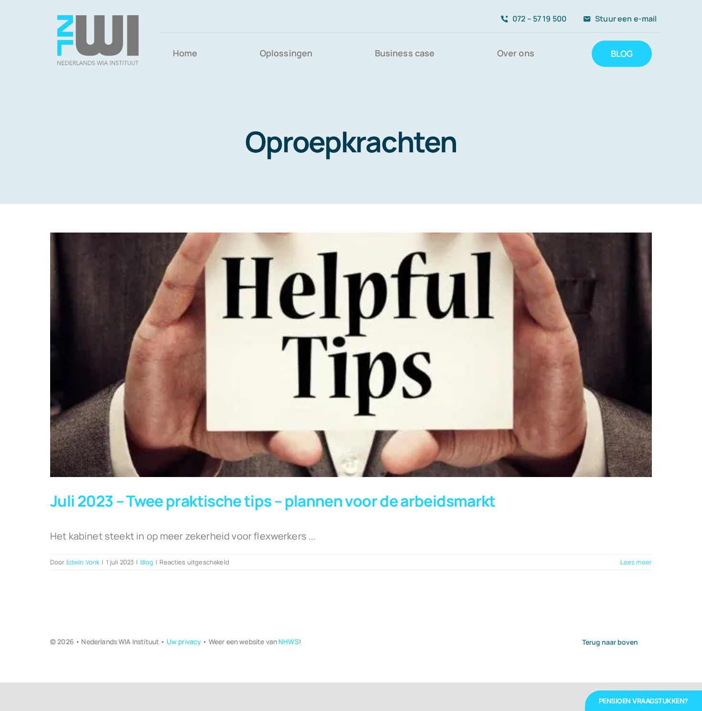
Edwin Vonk (83, 562)
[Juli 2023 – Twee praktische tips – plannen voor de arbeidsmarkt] (351, 355)
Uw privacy (184, 641)
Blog (147, 562)
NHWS (288, 641)
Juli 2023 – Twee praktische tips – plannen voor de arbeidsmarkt (273, 500)
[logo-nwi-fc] (98, 10)
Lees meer (636, 562)
